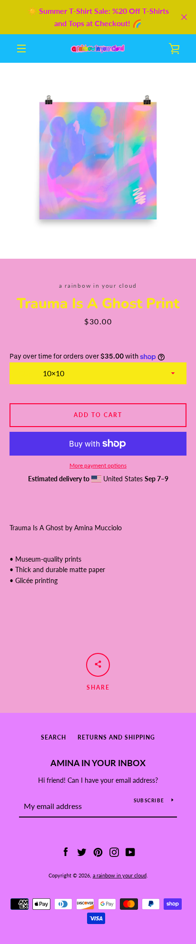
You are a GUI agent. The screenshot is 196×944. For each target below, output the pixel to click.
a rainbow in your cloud (120, 875)
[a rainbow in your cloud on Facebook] (65, 851)
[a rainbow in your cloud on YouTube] (130, 851)
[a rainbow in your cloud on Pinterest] (98, 851)
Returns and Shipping (116, 737)
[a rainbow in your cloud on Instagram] (114, 851)
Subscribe (149, 800)
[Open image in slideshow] (98, 161)
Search (53, 737)
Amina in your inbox (98, 763)
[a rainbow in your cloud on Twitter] (82, 851)
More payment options (98, 465)
